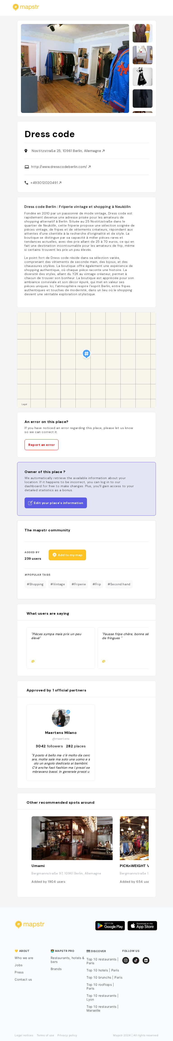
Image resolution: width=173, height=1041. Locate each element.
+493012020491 (44, 182)
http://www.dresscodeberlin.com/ (59, 167)
